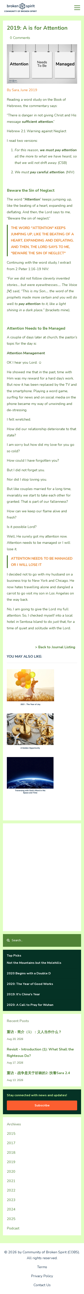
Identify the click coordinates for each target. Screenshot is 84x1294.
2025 (11, 1219)
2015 (11, 1133)
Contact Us (42, 1285)
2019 (11, 1162)
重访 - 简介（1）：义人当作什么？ (34, 1032)
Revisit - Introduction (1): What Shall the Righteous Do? (40, 1052)
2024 (11, 1209)
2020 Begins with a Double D (29, 973)
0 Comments (20, 37)
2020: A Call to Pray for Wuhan (30, 1005)
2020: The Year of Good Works (30, 984)
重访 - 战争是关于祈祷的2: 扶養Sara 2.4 (38, 1073)
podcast (13, 1228)
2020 (11, 1171)
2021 (11, 1181)
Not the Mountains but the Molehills (34, 963)
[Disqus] (42, 876)
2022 (11, 1190)
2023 (11, 1200)
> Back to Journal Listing (55, 647)
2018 (11, 1152)
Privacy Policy (42, 1276)
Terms (42, 1267)
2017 (11, 1143)
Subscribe (42, 1105)
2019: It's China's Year (23, 994)
